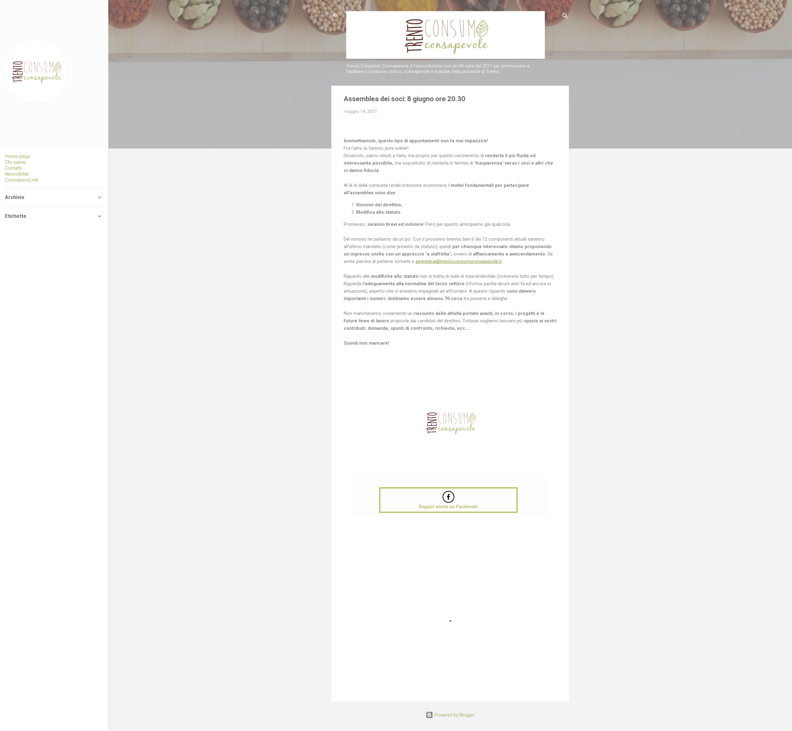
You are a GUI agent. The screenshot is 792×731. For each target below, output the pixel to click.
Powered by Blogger (454, 715)
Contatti (13, 168)
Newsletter (17, 174)
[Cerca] (565, 16)
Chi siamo (15, 162)
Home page (17, 156)
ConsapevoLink (21, 180)
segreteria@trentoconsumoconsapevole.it (458, 261)
